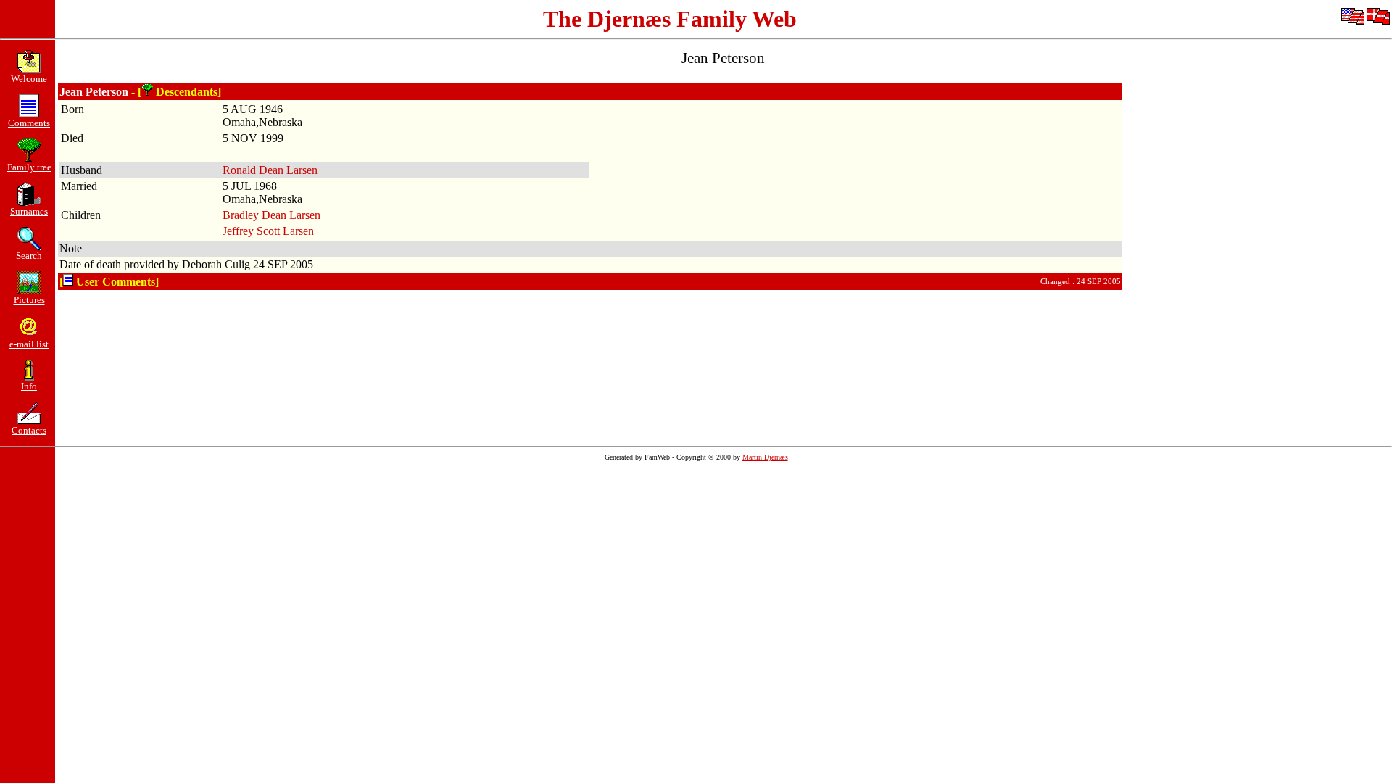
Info (29, 386)
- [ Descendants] (176, 92)
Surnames (29, 211)
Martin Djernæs (765, 457)
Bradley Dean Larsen (271, 215)
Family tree (29, 167)
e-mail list (29, 344)
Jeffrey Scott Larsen (268, 231)
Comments (29, 122)
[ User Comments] (109, 282)
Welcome (29, 78)
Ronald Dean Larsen (270, 170)
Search (29, 255)
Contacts (29, 430)
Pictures (29, 299)
